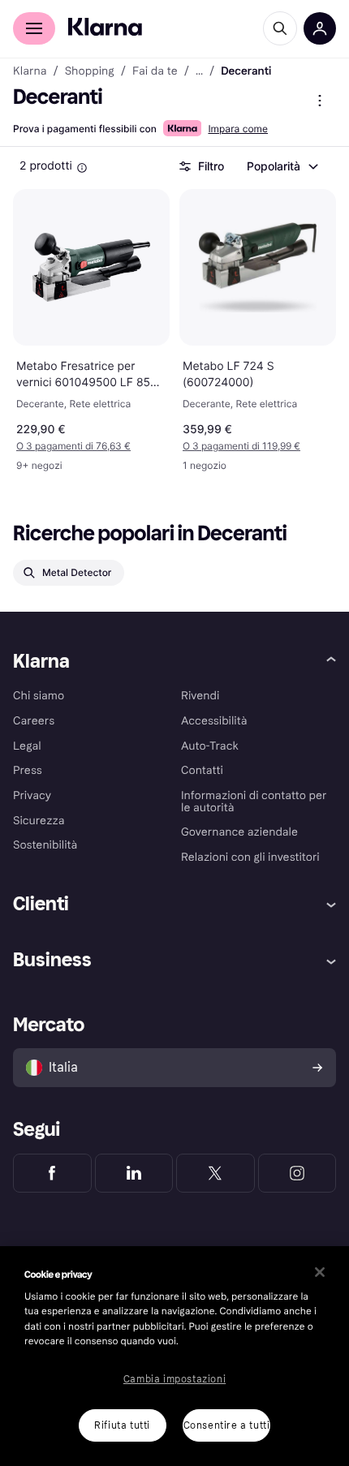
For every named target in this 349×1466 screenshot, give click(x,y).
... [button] (199, 71)
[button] (91, 446)
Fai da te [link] (155, 71)
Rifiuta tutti (122, 1425)
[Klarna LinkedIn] (134, 1173)
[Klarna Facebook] (52, 1173)
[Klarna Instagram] (297, 1173)
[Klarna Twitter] (215, 1173)
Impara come (238, 129)
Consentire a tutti (226, 1425)
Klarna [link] (29, 71)
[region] (174, 1356)
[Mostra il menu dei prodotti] (320, 100)
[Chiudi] (320, 1272)
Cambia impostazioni (174, 1379)
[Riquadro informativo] (82, 168)
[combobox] (282, 166)
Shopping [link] (89, 71)
